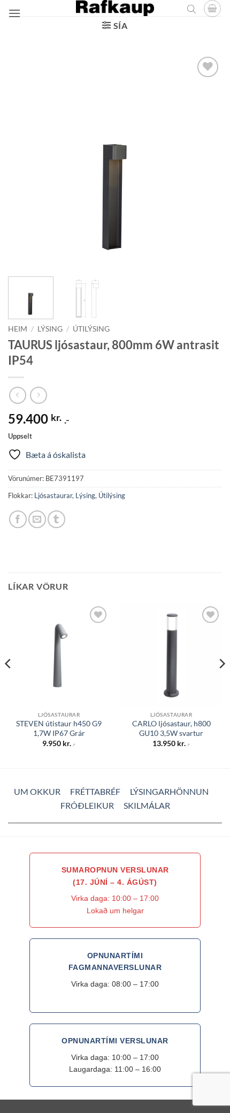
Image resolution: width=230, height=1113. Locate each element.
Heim (17, 329)
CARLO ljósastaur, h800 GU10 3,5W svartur (171, 728)
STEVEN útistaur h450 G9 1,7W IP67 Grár (59, 728)
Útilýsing (91, 329)
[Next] (204, 161)
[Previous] (25, 161)
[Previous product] (38, 395)
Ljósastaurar (53, 495)
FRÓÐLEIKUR (87, 805)
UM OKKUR (37, 791)
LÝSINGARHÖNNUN (169, 791)
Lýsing (50, 329)
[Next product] (17, 395)
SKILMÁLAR (147, 805)
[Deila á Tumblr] (56, 519)
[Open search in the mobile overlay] (191, 8)
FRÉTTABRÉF (95, 791)
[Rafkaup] (115, 8)
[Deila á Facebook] (18, 519)
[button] (14, 13)
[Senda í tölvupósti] (37, 519)
